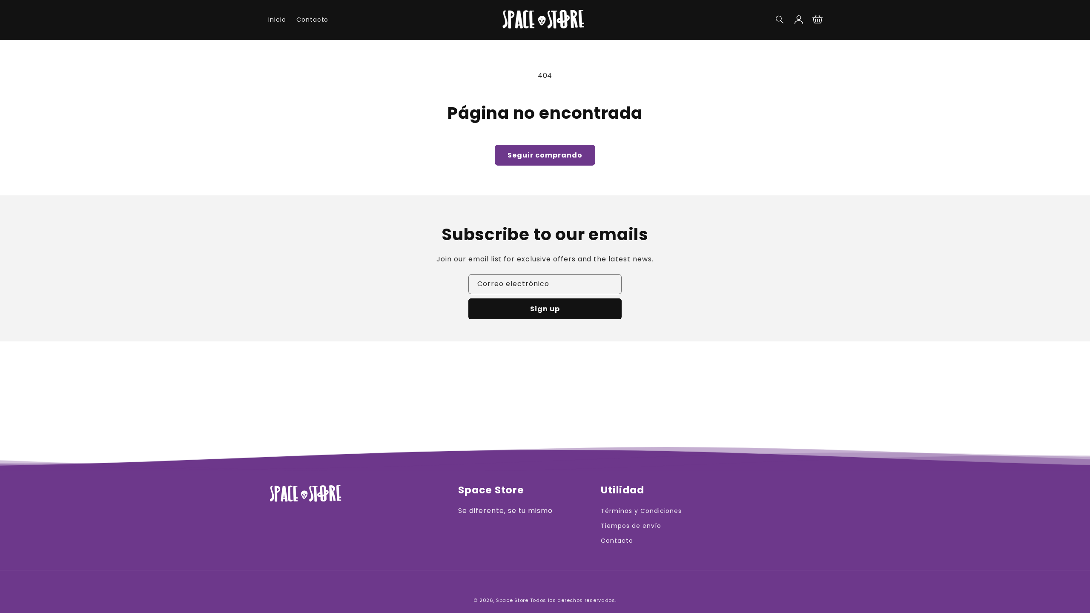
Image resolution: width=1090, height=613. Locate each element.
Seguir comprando (545, 155)
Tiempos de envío (631, 525)
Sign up (545, 309)
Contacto (617, 540)
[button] (780, 19)
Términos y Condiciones (641, 511)
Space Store (512, 600)
